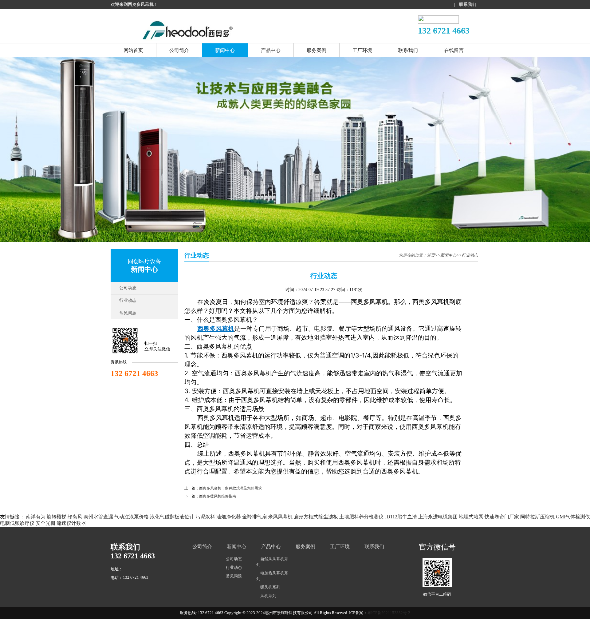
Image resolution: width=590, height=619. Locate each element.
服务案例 (316, 50)
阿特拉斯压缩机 (537, 516)
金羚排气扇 (254, 516)
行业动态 (127, 300)
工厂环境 (362, 50)
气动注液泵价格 (131, 516)
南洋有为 (35, 516)
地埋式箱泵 (471, 516)
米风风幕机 (280, 516)
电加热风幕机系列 (272, 576)
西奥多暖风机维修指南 (217, 496)
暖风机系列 (270, 587)
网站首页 (133, 50)
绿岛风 (75, 516)
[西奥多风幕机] (187, 37)
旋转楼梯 (56, 516)
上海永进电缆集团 (438, 516)
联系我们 (467, 4)
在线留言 (454, 50)
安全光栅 (45, 523)
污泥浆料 (205, 516)
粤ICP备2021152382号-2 (388, 612)
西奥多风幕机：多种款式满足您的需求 (230, 488)
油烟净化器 (228, 516)
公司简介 (179, 50)
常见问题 (127, 313)
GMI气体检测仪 (573, 516)
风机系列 (268, 595)
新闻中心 (225, 50)
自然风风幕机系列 (272, 562)
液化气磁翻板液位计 (172, 516)
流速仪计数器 (71, 523)
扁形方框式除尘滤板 (316, 516)
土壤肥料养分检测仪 (361, 516)
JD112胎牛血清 (401, 516)
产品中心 (271, 50)
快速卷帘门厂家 (502, 516)
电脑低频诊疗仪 (17, 523)
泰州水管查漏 (98, 516)
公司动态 (127, 288)
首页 (431, 255)
